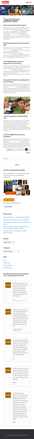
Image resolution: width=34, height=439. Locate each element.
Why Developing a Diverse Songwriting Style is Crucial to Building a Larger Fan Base (16, 227)
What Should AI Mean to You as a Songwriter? (16, 220)
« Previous (9, 149)
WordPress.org (7, 267)
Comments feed (7, 265)
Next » (28, 152)
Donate (17, 164)
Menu (30, 2)
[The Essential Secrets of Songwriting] (5, 2)
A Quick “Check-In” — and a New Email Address (16, 217)
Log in (5, 260)
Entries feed (6, 263)
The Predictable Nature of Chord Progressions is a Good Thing (13, 62)
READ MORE (8, 206)
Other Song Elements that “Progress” (15, 25)
